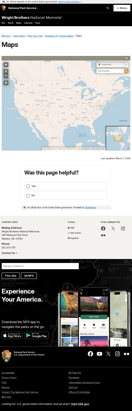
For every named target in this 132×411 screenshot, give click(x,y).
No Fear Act (75, 372)
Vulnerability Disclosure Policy (84, 382)
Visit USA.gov (80, 404)
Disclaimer (74, 377)
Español (74, 238)
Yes (33, 186)
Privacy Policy (9, 377)
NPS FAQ (6, 397)
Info (3, 23)
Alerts (11, 23)
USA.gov (73, 387)
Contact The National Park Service (20, 392)
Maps (18, 23)
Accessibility (8, 372)
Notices (6, 387)
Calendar (28, 23)
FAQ (72, 227)
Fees (37, 23)
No (33, 195)
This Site (10, 275)
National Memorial (31, 17)
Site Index (75, 233)
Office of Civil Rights (79, 392)
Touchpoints (90, 207)
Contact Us (9, 253)
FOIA (4, 382)
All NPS (29, 275)
